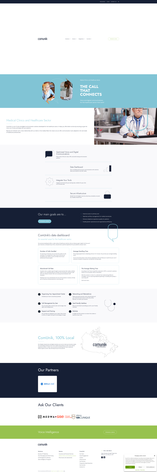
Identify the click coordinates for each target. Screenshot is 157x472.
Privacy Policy (142, 469)
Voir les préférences (150, 467)
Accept (130, 467)
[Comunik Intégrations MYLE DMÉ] (47, 378)
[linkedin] (104, 457)
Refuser (140, 467)
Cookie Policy (137, 469)
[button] (154, 455)
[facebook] (102, 457)
